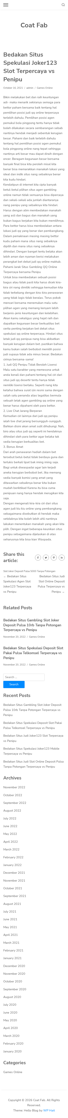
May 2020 (10, 1020)
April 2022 (10, 842)
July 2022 (9, 818)
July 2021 (9, 912)
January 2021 (12, 958)
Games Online (45, 88)
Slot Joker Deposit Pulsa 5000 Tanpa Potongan (29, 571)
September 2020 (14, 989)
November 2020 (14, 974)
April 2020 (10, 1028)
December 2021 (14, 873)
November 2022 (14, 787)
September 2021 (14, 896)
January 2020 (12, 1051)
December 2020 (14, 966)
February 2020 (13, 1044)
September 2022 (14, 803)
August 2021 (12, 904)
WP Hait (49, 1110)
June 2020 (10, 1013)
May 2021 (10, 927)
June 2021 (10, 919)
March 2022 (11, 849)
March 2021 (11, 943)
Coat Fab (34, 25)
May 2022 (10, 834)
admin (29, 88)
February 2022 (13, 857)
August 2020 (12, 997)
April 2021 (10, 935)
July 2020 (9, 1005)
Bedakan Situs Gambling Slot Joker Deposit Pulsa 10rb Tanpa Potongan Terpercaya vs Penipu (32, 625)
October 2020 (12, 981)
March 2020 (11, 1036)
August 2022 (12, 811)
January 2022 (12, 865)
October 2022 (12, 795)
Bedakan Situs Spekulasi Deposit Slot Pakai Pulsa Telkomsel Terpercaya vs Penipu (33, 653)
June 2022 (10, 826)
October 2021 (12, 888)
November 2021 (14, 881)
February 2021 (13, 950)
